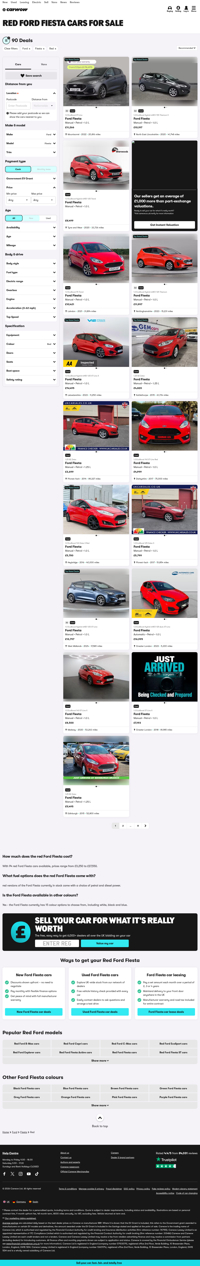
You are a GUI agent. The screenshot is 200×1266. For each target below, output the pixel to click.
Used (14, 2)
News (63, 2)
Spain (35, 1201)
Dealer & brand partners (122, 1157)
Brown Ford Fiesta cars (124, 1088)
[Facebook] (4, 1175)
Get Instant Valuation (164, 224)
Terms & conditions (68, 1188)
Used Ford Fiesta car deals (100, 1011)
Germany (21, 1201)
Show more (99, 1060)
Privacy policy (143, 1188)
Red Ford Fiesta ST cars (173, 1052)
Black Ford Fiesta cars (26, 1088)
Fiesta (23, 1132)
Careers (115, 1153)
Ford (14, 1132)
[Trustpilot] (177, 1162)
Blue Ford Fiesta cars (75, 1088)
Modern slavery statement (185, 1188)
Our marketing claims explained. (20, 1218)
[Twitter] (13, 1175)
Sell (46, 2)
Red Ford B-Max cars (26, 1043)
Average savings (10, 1223)
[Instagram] (21, 1175)
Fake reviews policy (161, 1188)
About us (64, 1153)
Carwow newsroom (69, 1167)
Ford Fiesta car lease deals (166, 1011)
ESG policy (129, 1188)
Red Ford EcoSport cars (173, 1043)
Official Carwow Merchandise (74, 1171)
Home (5, 1132)
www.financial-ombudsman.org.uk (23, 1243)
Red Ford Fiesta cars (124, 1052)
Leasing (24, 2)
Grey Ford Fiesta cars (27, 1097)
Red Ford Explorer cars (26, 1052)
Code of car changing (187, 1193)
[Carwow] (15, 10)
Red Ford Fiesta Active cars (75, 1052)
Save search (34, 75)
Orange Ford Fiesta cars (75, 1097)
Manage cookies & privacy (91, 1188)
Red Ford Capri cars (76, 1043)
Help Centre (10, 1153)
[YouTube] (29, 1175)
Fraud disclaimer (114, 1188)
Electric (36, 2)
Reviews (75, 2)
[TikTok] (37, 1175)
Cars (18, 64)
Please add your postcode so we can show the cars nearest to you (30, 115)
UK (8, 1201)
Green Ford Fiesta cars (173, 1088)
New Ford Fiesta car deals (34, 1011)
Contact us (65, 1157)
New (5, 2)
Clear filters (11, 48)
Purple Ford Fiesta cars (173, 1097)
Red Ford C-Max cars (124, 1043)
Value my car (104, 943)
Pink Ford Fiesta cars (124, 1097)
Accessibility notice (165, 1193)
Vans (54, 2)
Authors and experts (70, 1162)
